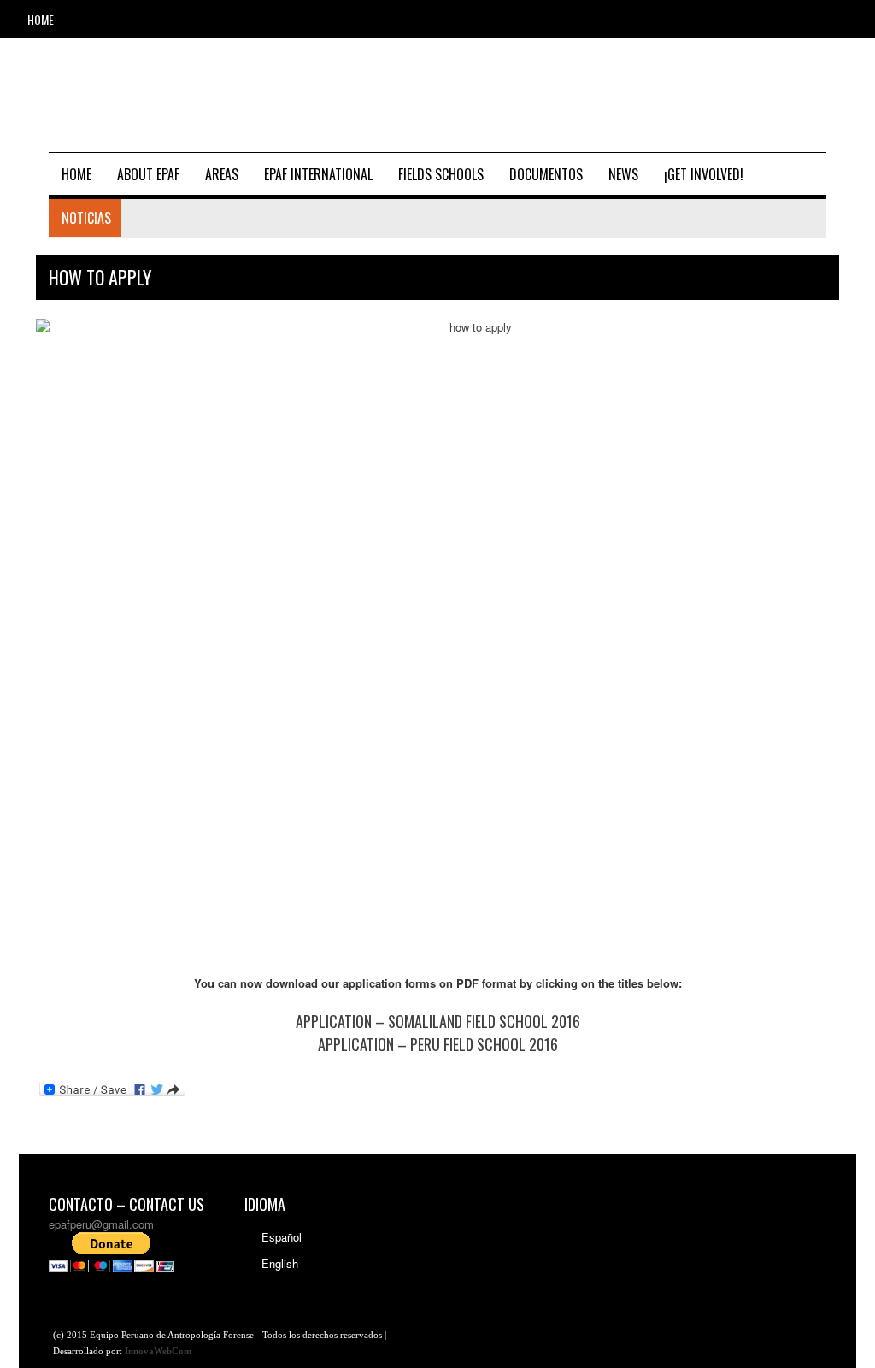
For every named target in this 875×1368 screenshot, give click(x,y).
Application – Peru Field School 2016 (438, 1044)
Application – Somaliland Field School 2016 (438, 1021)
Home (40, 19)
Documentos (546, 174)
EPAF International (318, 174)
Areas (221, 174)
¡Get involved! (703, 174)
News (623, 174)
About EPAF (148, 174)
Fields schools (441, 174)
